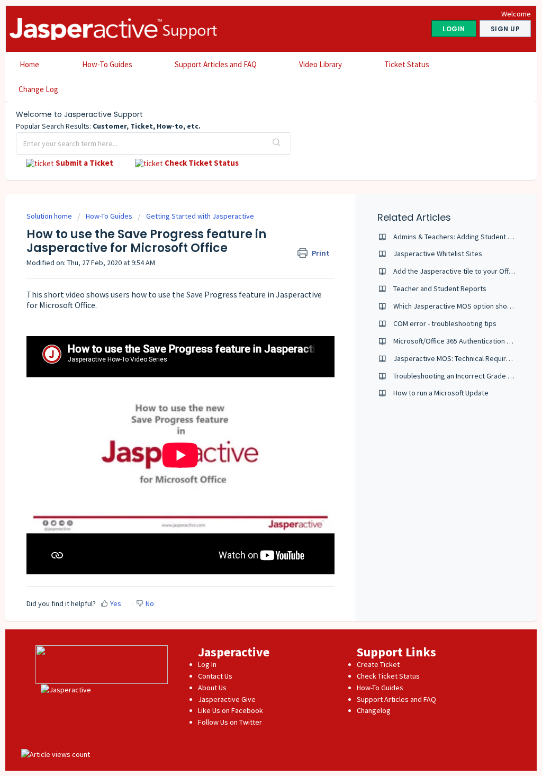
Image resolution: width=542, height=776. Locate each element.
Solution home (50, 216)
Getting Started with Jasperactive (200, 216)
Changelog (374, 710)
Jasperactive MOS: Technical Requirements (461, 358)
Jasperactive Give (227, 699)
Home (29, 64)
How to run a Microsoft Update (441, 393)
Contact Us (215, 676)
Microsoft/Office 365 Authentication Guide (459, 341)
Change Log (38, 89)
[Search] (277, 143)
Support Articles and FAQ (216, 64)
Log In (207, 664)
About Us (212, 687)
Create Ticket (378, 664)
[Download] (251, 252)
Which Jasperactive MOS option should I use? (464, 306)
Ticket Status (406, 64)
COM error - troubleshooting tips (444, 323)
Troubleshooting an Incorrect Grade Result (460, 376)
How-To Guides (107, 64)
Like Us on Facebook (230, 710)
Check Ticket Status (388, 676)
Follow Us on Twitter (230, 722)
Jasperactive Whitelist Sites (437, 253)
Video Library (320, 64)
